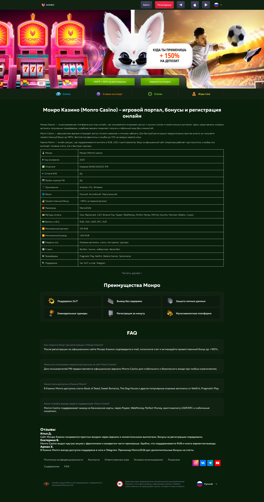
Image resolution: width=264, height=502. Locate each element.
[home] (48, 5)
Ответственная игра (117, 459)
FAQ (66, 466)
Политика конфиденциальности (63, 459)
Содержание (51, 466)
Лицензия (174, 459)
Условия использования (148, 459)
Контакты (94, 459)
